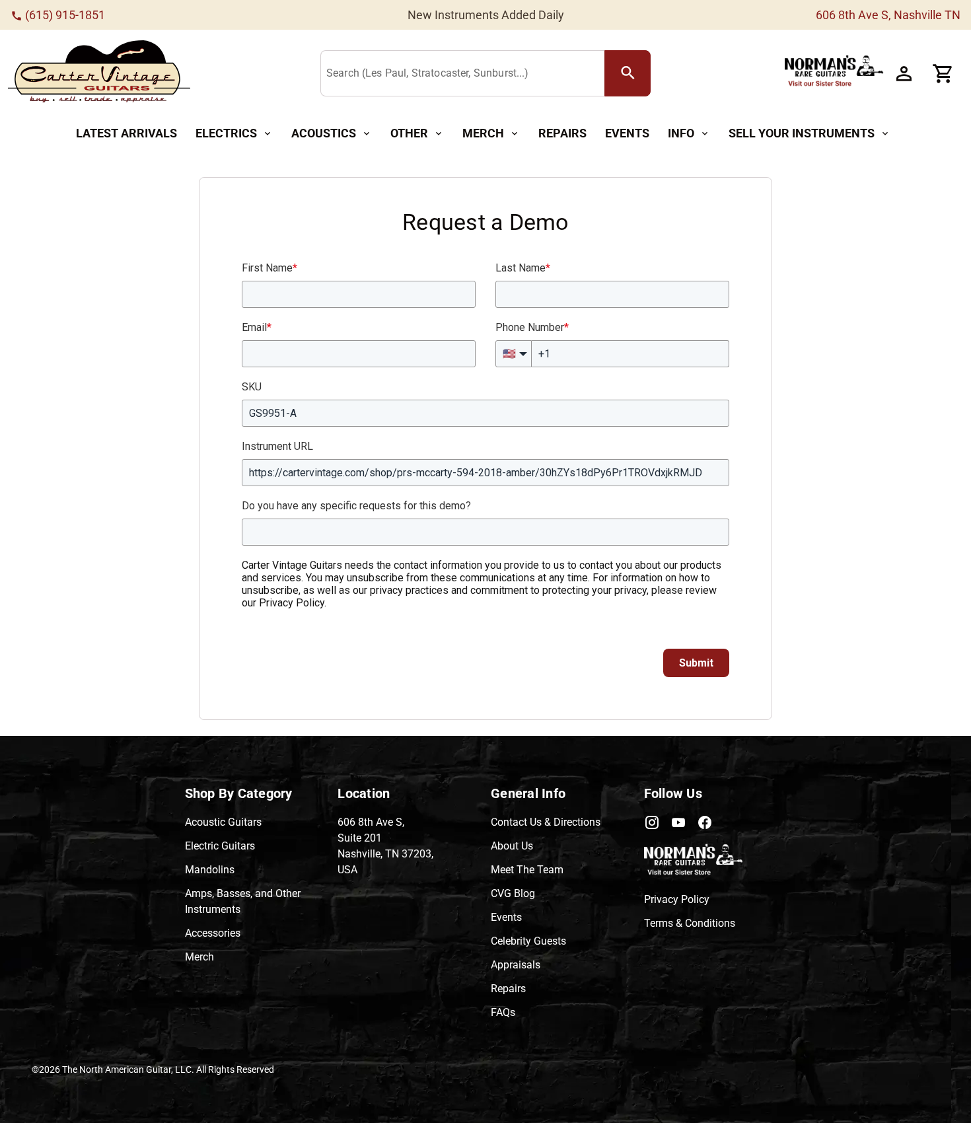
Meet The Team (527, 869)
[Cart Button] (943, 73)
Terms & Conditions (689, 923)
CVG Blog (513, 893)
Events (506, 917)
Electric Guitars (220, 846)
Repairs (508, 988)
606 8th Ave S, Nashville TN (888, 15)
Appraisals (515, 965)
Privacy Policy (676, 899)
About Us (512, 846)
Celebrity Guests (528, 941)
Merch (199, 957)
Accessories (212, 933)
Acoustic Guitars (223, 822)
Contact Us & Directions (545, 822)
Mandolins (209, 869)
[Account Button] (903, 73)
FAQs (503, 1012)
